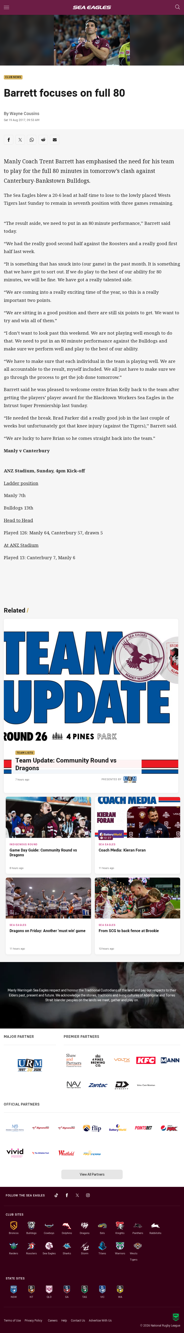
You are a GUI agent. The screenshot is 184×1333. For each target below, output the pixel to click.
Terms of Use (12, 1320)
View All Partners (92, 1174)
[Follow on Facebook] (67, 1195)
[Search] (177, 7)
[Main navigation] (6, 7)
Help (64, 1320)
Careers (53, 1320)
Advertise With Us (100, 1320)
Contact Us (78, 1320)
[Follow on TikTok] (56, 1195)
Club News (13, 77)
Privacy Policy (33, 1320)
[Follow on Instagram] (88, 1195)
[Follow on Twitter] (77, 1195)
